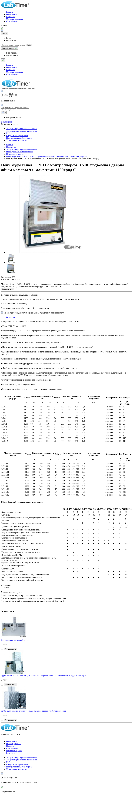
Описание (10, 317)
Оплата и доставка (14, 19)
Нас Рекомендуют (14, 751)
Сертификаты (12, 21)
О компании (11, 14)
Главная (9, 12)
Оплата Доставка (13, 744)
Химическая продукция (16, 140)
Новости (10, 746)
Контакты (10, 16)
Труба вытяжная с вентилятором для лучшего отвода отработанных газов (33, 711)
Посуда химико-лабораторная (19, 138)
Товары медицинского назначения (21, 131)
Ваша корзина (7, 122)
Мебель (9, 133)
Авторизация (12, 55)
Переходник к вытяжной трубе (14, 640)
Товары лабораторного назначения (21, 128)
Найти (29, 45)
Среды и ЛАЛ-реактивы (17, 135)
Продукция (11, 147)
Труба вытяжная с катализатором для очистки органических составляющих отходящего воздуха (43, 675)
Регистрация (11, 53)
